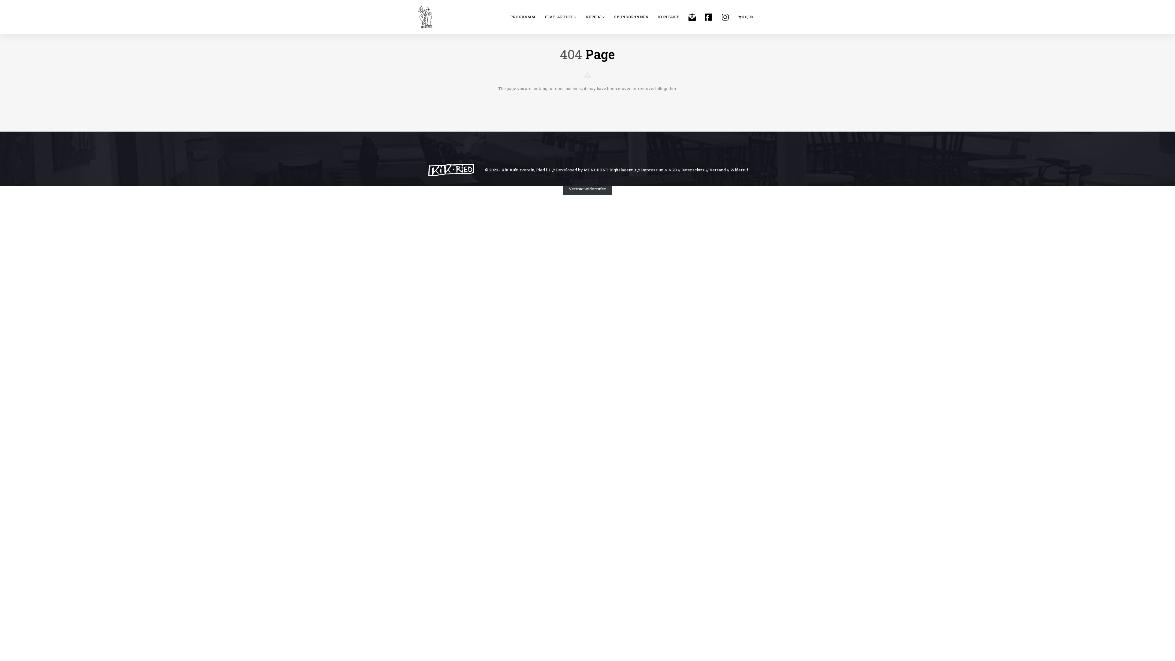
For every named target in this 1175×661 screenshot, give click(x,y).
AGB (672, 170)
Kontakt (668, 16)
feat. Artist (559, 16)
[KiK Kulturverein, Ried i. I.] (425, 16)
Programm (522, 16)
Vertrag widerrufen (587, 189)
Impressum (652, 170)
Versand (718, 170)
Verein (593, 16)
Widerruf (739, 170)
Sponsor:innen (631, 16)
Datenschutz (693, 170)
